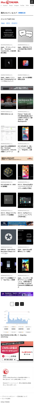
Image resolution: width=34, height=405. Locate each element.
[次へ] (22, 304)
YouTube (22, 5)
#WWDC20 (21, 13)
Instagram (16, 5)
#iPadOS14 (14, 23)
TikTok (27, 5)
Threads (11, 5)
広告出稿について (22, 396)
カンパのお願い (6, 398)
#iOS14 (8, 23)
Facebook (5, 5)
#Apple (3, 23)
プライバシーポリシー (8, 396)
